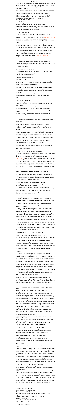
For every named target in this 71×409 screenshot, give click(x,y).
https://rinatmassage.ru (49, 37)
